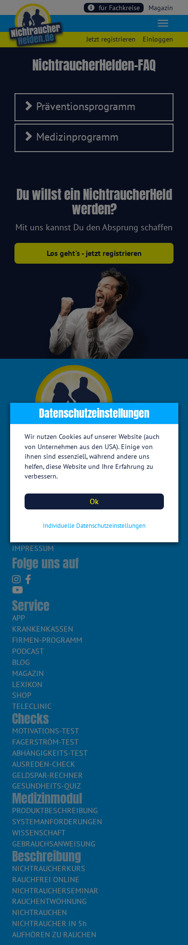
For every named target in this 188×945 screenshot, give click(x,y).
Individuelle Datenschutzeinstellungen (94, 526)
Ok (94, 501)
